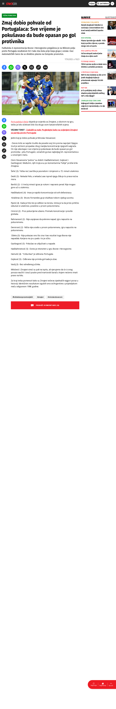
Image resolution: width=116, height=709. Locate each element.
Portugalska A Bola (19, 121)
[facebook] (4, 67)
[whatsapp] (11, 67)
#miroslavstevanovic (55, 297)
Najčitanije (102, 685)
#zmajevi (40, 297)
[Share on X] (24, 67)
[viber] (18, 67)
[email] (31, 67)
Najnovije (94, 685)
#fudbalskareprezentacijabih (23, 297)
